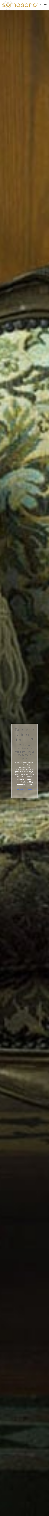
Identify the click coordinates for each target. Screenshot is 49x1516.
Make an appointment (29, 790)
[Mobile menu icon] (45, 5)
